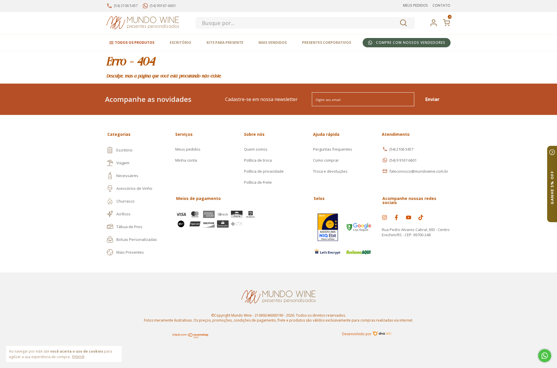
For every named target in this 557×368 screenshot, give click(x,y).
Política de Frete (258, 182)
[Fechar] (552, 152)
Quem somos (255, 149)
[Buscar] (403, 23)
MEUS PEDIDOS (415, 5)
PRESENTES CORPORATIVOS (326, 42)
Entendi (78, 356)
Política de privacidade (264, 171)
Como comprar (326, 160)
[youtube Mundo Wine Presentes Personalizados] (408, 217)
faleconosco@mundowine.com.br (418, 171)
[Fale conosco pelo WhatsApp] (544, 355)
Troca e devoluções (330, 171)
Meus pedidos (187, 149)
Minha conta (186, 160)
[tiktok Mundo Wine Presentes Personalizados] (421, 217)
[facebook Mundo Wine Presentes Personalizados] (396, 217)
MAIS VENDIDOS (272, 42)
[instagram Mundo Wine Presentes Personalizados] (384, 217)
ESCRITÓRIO (180, 42)
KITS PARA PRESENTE (225, 42)
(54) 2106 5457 (401, 149)
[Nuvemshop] (190, 337)
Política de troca (258, 160)
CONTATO (441, 5)
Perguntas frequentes (332, 149)
